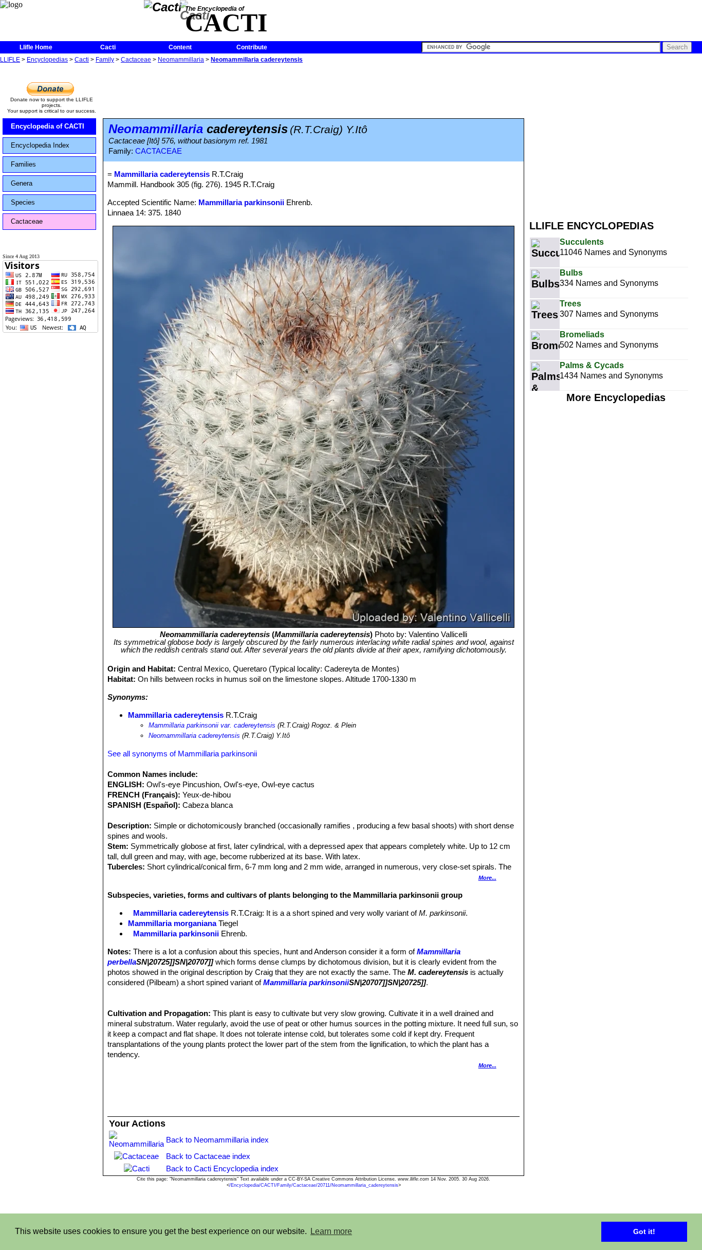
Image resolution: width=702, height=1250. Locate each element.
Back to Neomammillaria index (217, 1139)
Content (180, 47)
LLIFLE (10, 59)
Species (23, 202)
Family (105, 59)
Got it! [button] (644, 1231)
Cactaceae (136, 59)
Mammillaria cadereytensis (176, 715)
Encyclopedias (47, 59)
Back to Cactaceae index (208, 1156)
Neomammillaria (181, 59)
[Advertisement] (615, 138)
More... (487, 878)
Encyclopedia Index (40, 145)
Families (23, 164)
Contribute (251, 47)
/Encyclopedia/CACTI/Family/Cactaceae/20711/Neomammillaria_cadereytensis (313, 1185)
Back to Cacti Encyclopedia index (222, 1168)
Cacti (108, 47)
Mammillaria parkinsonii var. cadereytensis (212, 725)
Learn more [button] (331, 1231)
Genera (21, 183)
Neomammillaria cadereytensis (257, 59)
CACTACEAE (158, 151)
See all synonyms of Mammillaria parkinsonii (182, 753)
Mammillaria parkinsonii (241, 202)
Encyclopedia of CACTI (47, 126)
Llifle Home (36, 47)
